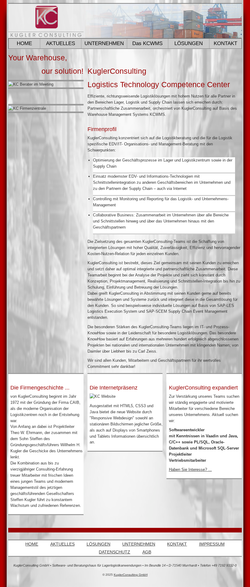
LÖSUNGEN (98, 544)
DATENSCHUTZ (114, 552)
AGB (146, 552)
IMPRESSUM (212, 544)
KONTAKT (225, 43)
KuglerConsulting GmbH (131, 574)
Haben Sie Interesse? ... (190, 469)
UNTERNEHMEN (138, 544)
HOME (24, 43)
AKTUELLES (62, 544)
